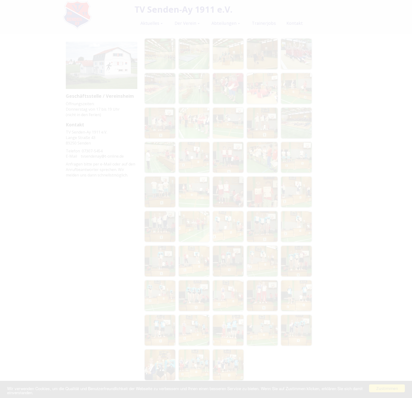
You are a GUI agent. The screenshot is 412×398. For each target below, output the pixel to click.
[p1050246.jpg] (296, 88)
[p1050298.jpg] (262, 295)
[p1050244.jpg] (228, 88)
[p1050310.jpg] (160, 365)
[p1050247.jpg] (160, 123)
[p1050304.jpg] (194, 330)
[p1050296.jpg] (194, 295)
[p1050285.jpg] (160, 261)
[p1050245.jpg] (262, 88)
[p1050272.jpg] (194, 192)
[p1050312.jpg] (228, 365)
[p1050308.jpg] (262, 330)
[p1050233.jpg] (228, 54)
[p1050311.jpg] (194, 365)
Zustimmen (387, 388)
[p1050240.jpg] (160, 88)
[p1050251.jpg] (228, 123)
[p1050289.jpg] (228, 261)
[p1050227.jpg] (160, 54)
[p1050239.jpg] (296, 54)
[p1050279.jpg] (160, 226)
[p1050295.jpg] (160, 295)
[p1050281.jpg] (228, 226)
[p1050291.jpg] (262, 261)
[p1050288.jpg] (194, 261)
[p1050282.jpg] (262, 226)
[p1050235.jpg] (262, 54)
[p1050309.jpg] (296, 330)
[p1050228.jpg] (194, 54)
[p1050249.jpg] (194, 123)
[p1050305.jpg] (228, 330)
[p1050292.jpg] (296, 261)
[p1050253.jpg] (296, 123)
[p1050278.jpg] (296, 192)
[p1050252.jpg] (262, 123)
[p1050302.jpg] (160, 330)
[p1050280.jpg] (194, 226)
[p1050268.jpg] (296, 157)
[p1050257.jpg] (194, 157)
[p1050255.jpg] (160, 157)
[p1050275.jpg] (262, 192)
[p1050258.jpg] (228, 157)
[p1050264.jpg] (262, 157)
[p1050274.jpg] (228, 192)
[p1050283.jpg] (296, 226)
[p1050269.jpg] (160, 192)
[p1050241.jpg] (194, 88)
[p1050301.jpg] (296, 295)
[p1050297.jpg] (228, 295)
